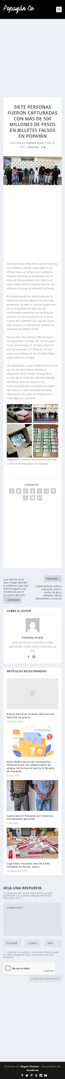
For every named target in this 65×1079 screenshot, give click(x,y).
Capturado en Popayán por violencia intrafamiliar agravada (30, 817)
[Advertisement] (32, 58)
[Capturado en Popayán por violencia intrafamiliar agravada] (32, 795)
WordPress (32, 1070)
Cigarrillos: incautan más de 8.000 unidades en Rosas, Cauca (28, 865)
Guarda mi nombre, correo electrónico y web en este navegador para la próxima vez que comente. (31, 955)
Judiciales (33, 147)
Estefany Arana (35, 142)
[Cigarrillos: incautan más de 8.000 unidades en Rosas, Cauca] (32, 843)
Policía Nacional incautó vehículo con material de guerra (30, 715)
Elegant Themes (29, 1066)
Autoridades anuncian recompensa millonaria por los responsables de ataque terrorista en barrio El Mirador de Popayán (31, 766)
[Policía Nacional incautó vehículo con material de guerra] (32, 693)
